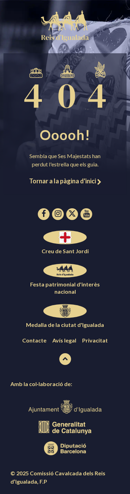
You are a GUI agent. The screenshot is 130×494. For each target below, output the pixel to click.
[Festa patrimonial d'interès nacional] (65, 270)
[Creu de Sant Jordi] (65, 237)
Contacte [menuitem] (34, 340)
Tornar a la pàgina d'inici (63, 181)
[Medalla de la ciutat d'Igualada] (65, 311)
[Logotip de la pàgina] (65, 39)
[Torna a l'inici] (65, 359)
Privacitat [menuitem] (95, 340)
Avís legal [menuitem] (64, 340)
